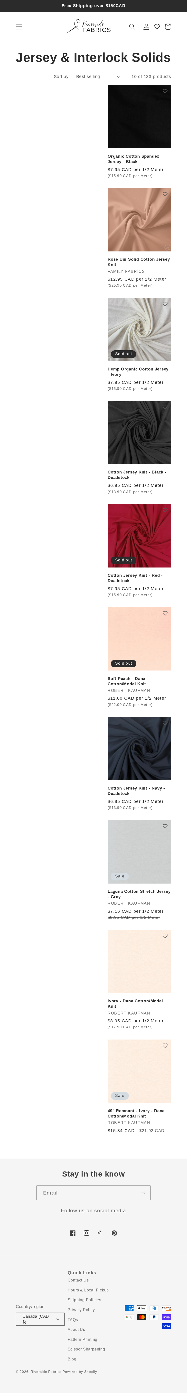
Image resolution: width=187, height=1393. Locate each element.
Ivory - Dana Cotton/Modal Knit (135, 1004)
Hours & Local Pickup (88, 1290)
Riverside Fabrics (46, 1372)
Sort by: (62, 76)
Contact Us (78, 1280)
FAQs (73, 1320)
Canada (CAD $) (35, 1319)
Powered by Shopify (80, 1372)
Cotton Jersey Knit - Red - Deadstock (135, 578)
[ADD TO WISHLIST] (165, 91)
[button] (19, 27)
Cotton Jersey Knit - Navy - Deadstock (136, 791)
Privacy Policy (81, 1310)
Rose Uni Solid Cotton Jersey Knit (139, 262)
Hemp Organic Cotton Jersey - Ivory (138, 372)
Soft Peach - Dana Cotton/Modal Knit (127, 681)
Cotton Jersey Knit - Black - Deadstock (137, 475)
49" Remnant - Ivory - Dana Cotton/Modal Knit (136, 1113)
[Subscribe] (143, 1193)
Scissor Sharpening (86, 1349)
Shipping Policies (84, 1300)
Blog (72, 1359)
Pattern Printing (82, 1339)
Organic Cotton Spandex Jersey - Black (133, 159)
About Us (76, 1329)
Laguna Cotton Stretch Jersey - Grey (139, 894)
